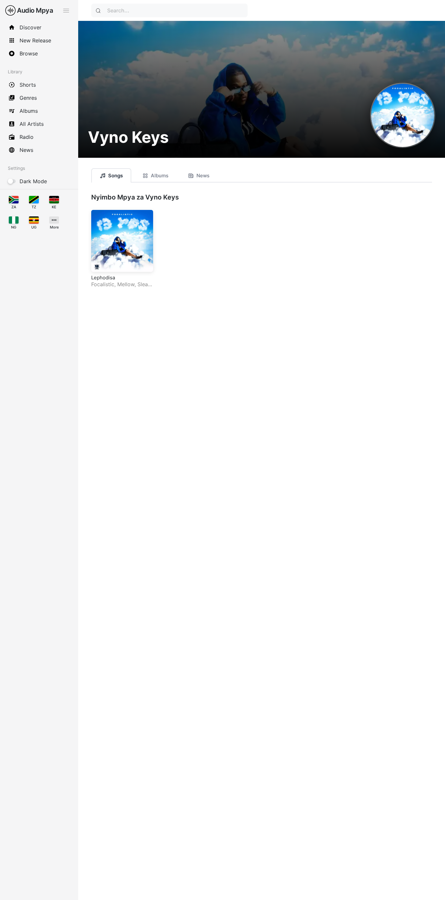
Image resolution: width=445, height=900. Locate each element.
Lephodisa (103, 277)
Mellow (126, 284)
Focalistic (102, 284)
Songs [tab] (115, 175)
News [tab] (202, 175)
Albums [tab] (159, 175)
